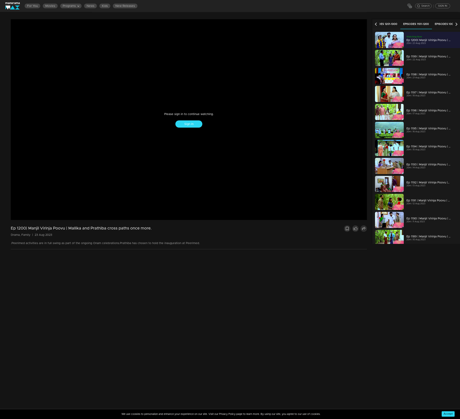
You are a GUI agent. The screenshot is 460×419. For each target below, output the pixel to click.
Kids (105, 5)
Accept (448, 414)
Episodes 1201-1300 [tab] (384, 24)
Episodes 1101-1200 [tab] (416, 24)
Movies (50, 5)
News (90, 5)
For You (32, 5)
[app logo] (14, 6)
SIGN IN (442, 6)
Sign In (189, 124)
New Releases (125, 5)
